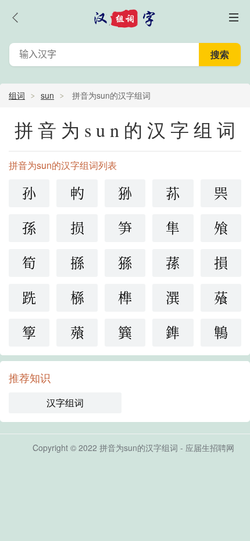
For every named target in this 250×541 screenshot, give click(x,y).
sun (47, 95)
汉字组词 (65, 402)
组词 (17, 95)
